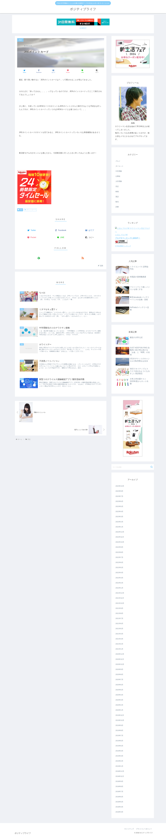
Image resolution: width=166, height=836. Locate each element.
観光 (117, 202)
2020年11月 (120, 659)
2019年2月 (119, 761)
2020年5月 (119, 690)
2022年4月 (119, 572)
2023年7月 (119, 496)
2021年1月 (119, 649)
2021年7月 (119, 618)
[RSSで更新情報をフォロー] (82, 258)
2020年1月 (119, 710)
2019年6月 (119, 741)
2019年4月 (119, 751)
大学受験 (119, 181)
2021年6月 (119, 623)
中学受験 (119, 171)
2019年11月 (120, 715)
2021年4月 (119, 634)
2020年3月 (119, 700)
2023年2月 (119, 522)
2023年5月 (119, 506)
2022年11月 (120, 537)
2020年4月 (119, 695)
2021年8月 (119, 613)
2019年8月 (119, 730)
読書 (117, 207)
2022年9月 (119, 547)
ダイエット (119, 166)
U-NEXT (83, 28)
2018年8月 (119, 786)
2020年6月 (119, 685)
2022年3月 (119, 578)
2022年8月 (119, 552)
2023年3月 (119, 516)
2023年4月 (119, 511)
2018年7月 (119, 791)
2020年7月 (119, 679)
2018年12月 (120, 771)
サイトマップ (129, 829)
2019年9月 (119, 725)
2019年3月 (119, 756)
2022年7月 (119, 557)
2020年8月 (119, 674)
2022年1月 (119, 588)
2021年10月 (120, 603)
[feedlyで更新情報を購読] (38, 258)
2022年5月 (119, 567)
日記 (21, 209)
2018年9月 (119, 781)
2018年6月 (119, 797)
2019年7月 (119, 735)
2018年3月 (119, 812)
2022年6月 (119, 562)
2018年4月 (119, 807)
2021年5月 (119, 628)
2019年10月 (120, 720)
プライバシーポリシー (144, 829)
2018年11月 (120, 776)
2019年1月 (119, 766)
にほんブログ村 (121, 235)
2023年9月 (119, 491)
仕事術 (118, 176)
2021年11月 (120, 598)
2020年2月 (119, 705)
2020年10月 (120, 664)
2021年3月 (119, 639)
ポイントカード (31, 209)
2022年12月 (120, 532)
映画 (117, 191)
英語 (117, 197)
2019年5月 (119, 746)
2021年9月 (119, 608)
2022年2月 (119, 583)
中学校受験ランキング (123, 246)
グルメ (118, 161)
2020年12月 (120, 654)
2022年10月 (120, 542)
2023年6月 (119, 501)
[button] (97, 71)
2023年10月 (120, 486)
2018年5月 (119, 802)
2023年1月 (119, 527)
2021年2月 (119, 644)
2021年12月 (120, 593)
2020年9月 (119, 669)
